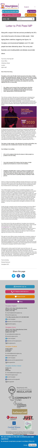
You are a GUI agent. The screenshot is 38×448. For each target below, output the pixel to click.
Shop (21, 301)
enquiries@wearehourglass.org (14, 312)
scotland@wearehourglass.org (14, 353)
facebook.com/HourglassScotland (15, 360)
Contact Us (15, 432)
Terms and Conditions (28, 432)
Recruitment (24, 433)
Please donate (31, 15)
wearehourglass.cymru (12, 336)
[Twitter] (13, 276)
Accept (25, 445)
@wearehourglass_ (11, 324)
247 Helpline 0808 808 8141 (13, 15)
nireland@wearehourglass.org (14, 372)
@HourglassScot (11, 362)
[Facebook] (18, 276)
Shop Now (33, 11)
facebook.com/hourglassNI (13, 379)
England (26, 7)
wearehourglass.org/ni (12, 374)
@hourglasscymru (11, 343)
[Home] (9, 6)
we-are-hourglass (11, 319)
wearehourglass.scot (12, 355)
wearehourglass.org (12, 315)
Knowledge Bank (5, 227)
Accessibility (9, 432)
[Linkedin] (23, 276)
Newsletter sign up (20, 286)
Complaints (18, 433)
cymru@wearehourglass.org (13, 334)
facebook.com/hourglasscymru (14, 341)
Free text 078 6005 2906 (11, 11)
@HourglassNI (10, 381)
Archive (20, 432)
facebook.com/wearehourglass (14, 321)
